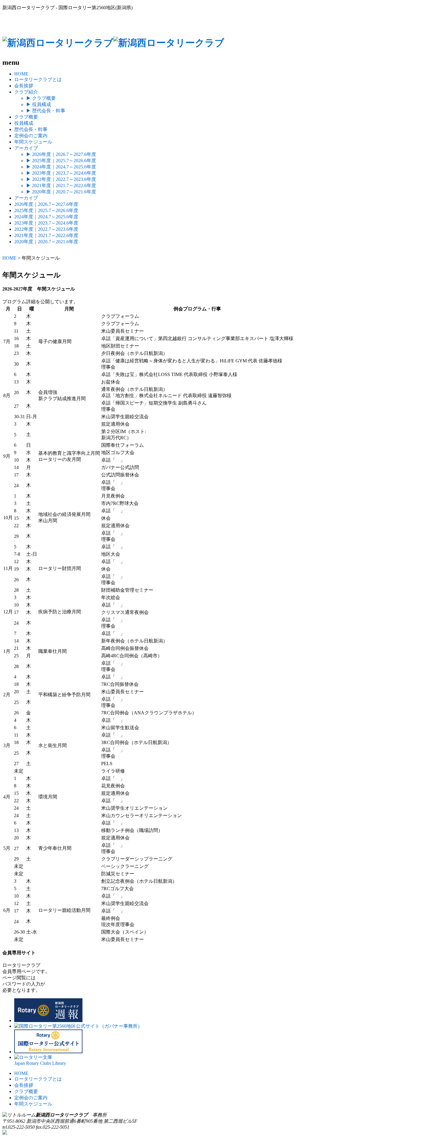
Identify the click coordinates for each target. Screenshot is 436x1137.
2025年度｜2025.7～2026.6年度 (61, 160)
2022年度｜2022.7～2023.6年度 (61, 179)
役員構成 (38, 104)
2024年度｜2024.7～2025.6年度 (61, 166)
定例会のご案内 (30, 135)
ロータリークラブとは (38, 79)
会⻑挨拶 (23, 1085)
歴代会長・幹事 (45, 110)
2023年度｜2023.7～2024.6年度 (61, 173)
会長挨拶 (23, 85)
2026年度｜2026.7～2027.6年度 (61, 154)
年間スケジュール (33, 141)
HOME (21, 73)
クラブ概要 (41, 98)
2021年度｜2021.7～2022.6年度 (61, 185)
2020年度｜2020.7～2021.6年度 (61, 191)
